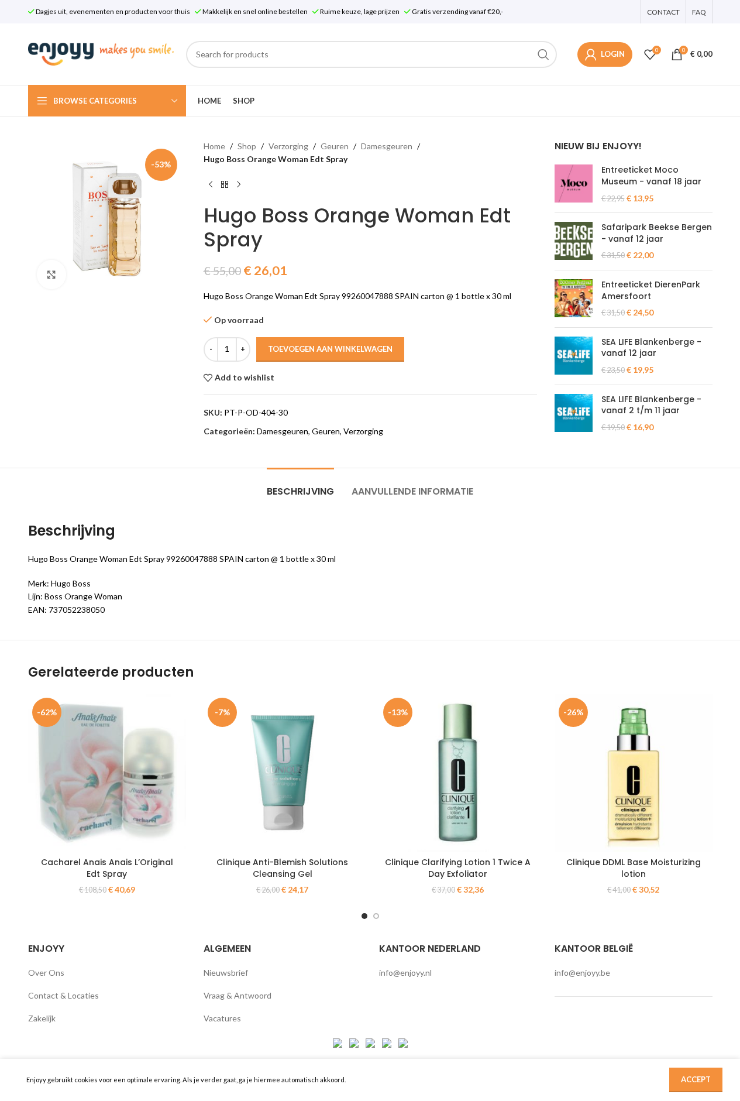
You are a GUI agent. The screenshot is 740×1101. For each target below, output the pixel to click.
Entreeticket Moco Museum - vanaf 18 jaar (651, 175)
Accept (696, 1079)
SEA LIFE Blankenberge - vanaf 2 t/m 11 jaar (651, 405)
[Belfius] (403, 1042)
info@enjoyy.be (582, 972)
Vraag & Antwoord (237, 995)
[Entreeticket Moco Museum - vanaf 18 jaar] (574, 184)
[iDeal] (338, 1042)
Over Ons (46, 972)
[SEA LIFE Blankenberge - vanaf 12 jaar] (574, 356)
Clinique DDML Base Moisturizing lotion (633, 868)
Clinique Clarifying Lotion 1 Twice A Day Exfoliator (458, 868)
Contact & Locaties (63, 995)
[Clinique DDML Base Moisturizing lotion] (634, 773)
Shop (247, 146)
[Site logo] (101, 53)
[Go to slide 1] (364, 916)
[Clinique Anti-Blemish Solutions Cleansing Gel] (283, 773)
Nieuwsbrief (226, 972)
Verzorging (288, 146)
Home (214, 146)
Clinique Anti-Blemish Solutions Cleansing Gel (282, 868)
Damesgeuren (386, 146)
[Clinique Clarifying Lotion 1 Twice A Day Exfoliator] (458, 773)
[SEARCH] (543, 54)
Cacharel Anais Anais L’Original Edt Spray (107, 868)
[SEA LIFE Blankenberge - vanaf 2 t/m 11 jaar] (574, 413)
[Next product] (239, 185)
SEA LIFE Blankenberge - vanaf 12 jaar (651, 348)
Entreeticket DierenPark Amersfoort (650, 290)
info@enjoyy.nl (405, 972)
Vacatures (222, 1018)
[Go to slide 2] (376, 916)
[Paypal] (371, 1042)
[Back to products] (225, 185)
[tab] (300, 485)
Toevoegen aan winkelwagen (330, 349)
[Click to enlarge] (51, 274)
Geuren (335, 146)
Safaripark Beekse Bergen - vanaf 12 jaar (656, 233)
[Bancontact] (354, 1042)
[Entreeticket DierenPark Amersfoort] (574, 298)
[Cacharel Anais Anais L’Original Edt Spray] (107, 773)
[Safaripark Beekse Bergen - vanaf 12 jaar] (574, 241)
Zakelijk (42, 1018)
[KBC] (387, 1042)
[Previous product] (211, 185)
